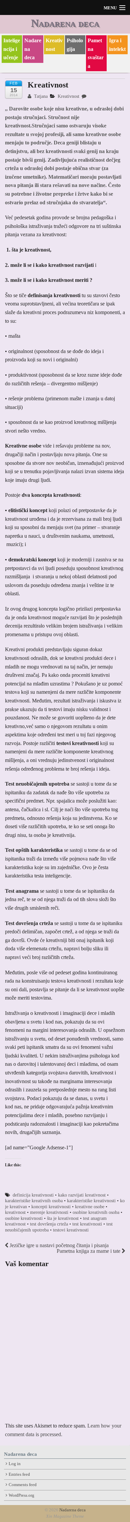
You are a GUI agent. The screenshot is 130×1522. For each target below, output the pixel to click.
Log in (15, 1463)
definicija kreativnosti (33, 1195)
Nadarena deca (65, 23)
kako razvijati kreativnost (82, 1195)
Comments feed (23, 1484)
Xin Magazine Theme (65, 1516)
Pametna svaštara (96, 53)
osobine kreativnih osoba (96, 1212)
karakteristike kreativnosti (91, 1200)
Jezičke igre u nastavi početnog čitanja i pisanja (58, 1245)
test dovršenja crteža (49, 1224)
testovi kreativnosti (71, 1230)
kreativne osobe (89, 1206)
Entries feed (19, 1474)
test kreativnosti (87, 1224)
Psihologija (75, 45)
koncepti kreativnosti (51, 1206)
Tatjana (40, 96)
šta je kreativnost (63, 1218)
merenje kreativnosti (49, 1212)
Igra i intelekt (117, 45)
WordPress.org (21, 1495)
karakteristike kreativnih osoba (34, 1200)
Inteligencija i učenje (11, 49)
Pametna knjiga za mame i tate (89, 1251)
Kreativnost (54, 45)
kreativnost (15, 1212)
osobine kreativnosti (24, 1218)
